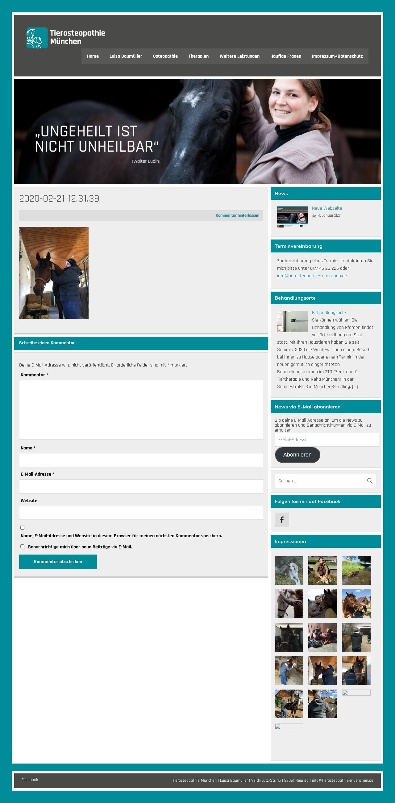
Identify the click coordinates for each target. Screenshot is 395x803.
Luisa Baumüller (126, 56)
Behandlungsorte (329, 312)
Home (93, 56)
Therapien (199, 56)
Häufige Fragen (285, 56)
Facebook (30, 780)
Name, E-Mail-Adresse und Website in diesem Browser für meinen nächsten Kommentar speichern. (121, 536)
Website (29, 500)
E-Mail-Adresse (37, 474)
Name (28, 448)
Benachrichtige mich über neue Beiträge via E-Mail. (80, 547)
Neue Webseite (327, 208)
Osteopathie (165, 56)
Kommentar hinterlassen (237, 215)
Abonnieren (297, 455)
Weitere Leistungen (240, 56)
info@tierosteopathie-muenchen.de (312, 275)
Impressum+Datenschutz (337, 56)
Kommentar (34, 375)
